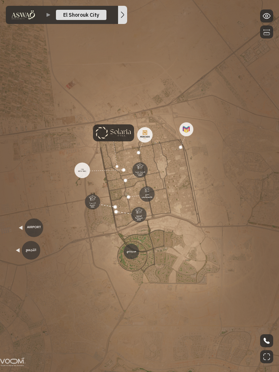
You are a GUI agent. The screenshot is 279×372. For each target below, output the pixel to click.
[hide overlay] (266, 16)
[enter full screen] (266, 356)
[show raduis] (266, 32)
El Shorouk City (81, 15)
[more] (122, 15)
